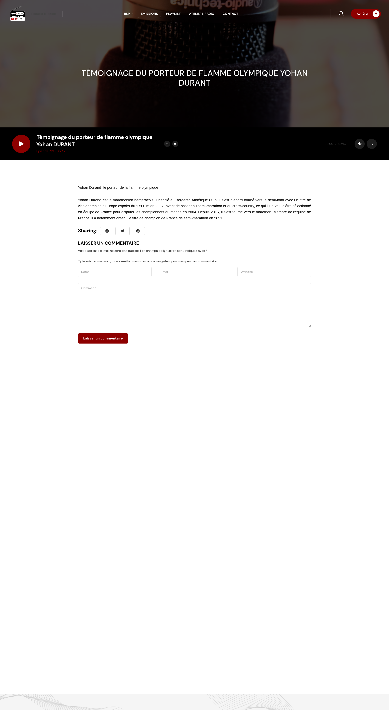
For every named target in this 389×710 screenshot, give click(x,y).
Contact (230, 14)
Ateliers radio (201, 14)
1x (372, 144)
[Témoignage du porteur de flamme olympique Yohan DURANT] (138, 231)
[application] (277, 144)
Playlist (173, 14)
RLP (127, 14)
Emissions (149, 14)
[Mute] (360, 144)
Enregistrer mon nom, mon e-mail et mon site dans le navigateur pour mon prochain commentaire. (149, 261)
